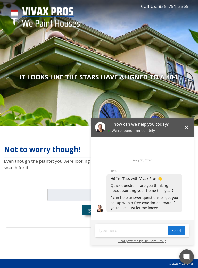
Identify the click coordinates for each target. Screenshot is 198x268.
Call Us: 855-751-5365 (165, 6)
